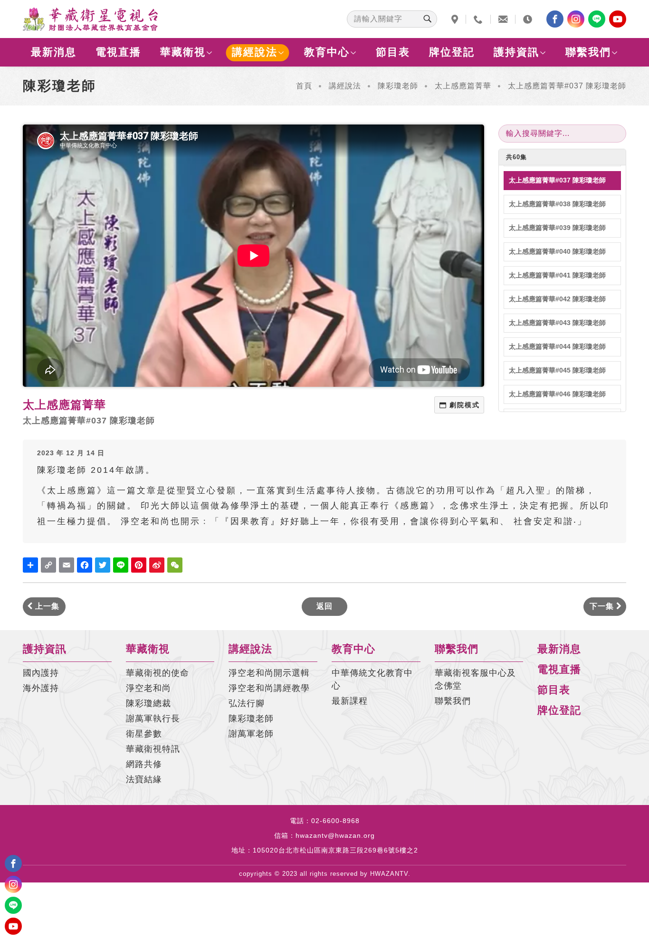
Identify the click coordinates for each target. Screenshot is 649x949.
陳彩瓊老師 (398, 86)
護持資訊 (516, 52)
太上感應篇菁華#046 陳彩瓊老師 (557, 394)
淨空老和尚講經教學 (269, 688)
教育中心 (327, 52)
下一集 (603, 606)
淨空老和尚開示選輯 (269, 673)
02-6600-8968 (335, 820)
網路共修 (144, 764)
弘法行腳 (247, 703)
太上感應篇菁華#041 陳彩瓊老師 (557, 275)
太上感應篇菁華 (463, 86)
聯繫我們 (588, 52)
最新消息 (53, 52)
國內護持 (41, 673)
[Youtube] (617, 19)
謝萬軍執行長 (153, 718)
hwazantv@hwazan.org (335, 835)
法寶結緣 (144, 779)
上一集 (46, 606)
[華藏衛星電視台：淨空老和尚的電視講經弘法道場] (90, 19)
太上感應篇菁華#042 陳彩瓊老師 (557, 299)
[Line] (596, 19)
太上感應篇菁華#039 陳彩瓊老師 (557, 227)
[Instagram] (575, 19)
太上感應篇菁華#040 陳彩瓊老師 (557, 251)
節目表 (393, 52)
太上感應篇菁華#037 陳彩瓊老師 (557, 180)
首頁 (304, 86)
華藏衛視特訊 (153, 749)
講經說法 (254, 52)
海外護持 (41, 688)
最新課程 (350, 701)
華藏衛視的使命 (157, 673)
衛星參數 (144, 733)
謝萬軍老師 (251, 733)
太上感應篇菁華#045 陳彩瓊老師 (557, 370)
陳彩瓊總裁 (148, 703)
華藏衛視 (183, 52)
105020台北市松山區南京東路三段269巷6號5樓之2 (335, 850)
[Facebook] (554, 19)
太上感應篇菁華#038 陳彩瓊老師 (557, 204)
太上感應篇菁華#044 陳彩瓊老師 (557, 346)
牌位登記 (452, 52)
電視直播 (118, 52)
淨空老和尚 (148, 688)
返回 (324, 606)
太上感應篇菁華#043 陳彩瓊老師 (557, 322)
